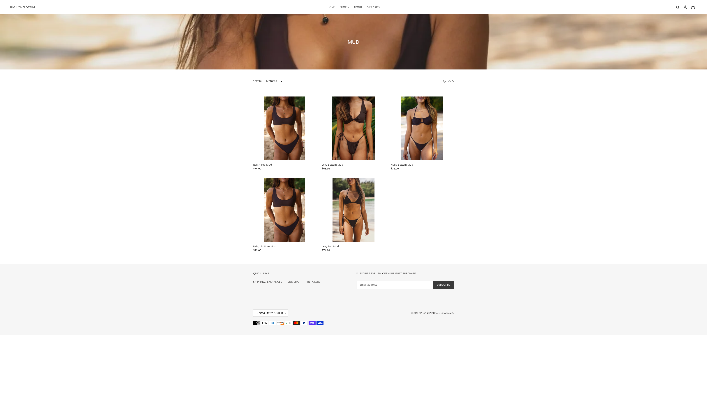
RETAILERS (313, 281)
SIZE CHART (295, 281)
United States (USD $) (270, 313)
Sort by (257, 81)
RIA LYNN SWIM (22, 7)
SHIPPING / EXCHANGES (267, 281)
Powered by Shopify (444, 313)
